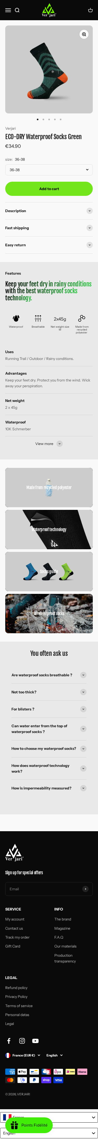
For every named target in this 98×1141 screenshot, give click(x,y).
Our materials (65, 946)
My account (14, 919)
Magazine (62, 928)
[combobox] (49, 1117)
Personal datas (17, 1014)
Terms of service (19, 1005)
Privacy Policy (16, 996)
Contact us (14, 928)
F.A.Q (58, 937)
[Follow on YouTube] (35, 1040)
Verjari (10, 128)
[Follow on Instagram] (22, 1040)
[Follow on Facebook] (8, 1040)
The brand (62, 919)
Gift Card (12, 946)
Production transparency (65, 958)
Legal (9, 1023)
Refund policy (16, 987)
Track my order (17, 937)
